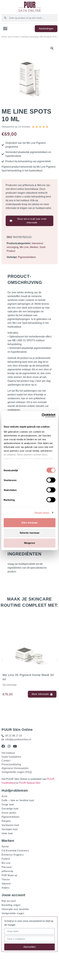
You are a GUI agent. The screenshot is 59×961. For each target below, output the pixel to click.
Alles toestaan (29, 522)
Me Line (24, 247)
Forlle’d (6, 858)
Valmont (6, 883)
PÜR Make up (9, 875)
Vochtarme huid (10, 825)
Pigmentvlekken (27, 257)
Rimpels (6, 821)
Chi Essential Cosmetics (15, 850)
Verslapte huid (9, 829)
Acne (4, 796)
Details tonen (42, 512)
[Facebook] (3, 746)
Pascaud (6, 867)
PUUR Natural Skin (29, 782)
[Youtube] (15, 746)
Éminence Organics (13, 854)
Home (4, 37)
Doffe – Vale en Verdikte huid (18, 800)
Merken (34, 247)
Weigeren (29, 543)
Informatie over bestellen (15, 909)
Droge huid (8, 804)
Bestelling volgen (11, 905)
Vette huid (7, 833)
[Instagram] (9, 746)
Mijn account (9, 901)
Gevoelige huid (10, 808)
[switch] (50, 480)
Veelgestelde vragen (13, 913)
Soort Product (14, 37)
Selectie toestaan (29, 532)
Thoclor (6, 879)
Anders (6, 887)
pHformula (7, 871)
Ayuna (5, 846)
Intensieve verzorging (30, 37)
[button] (5, 28)
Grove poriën (9, 812)
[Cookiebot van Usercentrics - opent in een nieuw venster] (42, 415)
